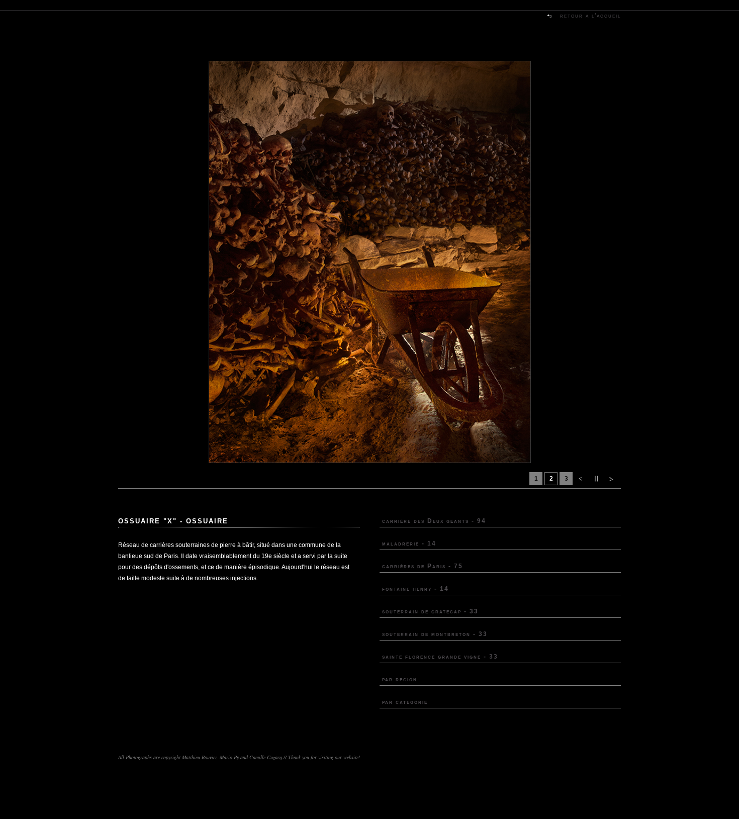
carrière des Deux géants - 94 (434, 520)
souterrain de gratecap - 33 (430, 611)
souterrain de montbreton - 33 (435, 634)
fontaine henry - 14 (415, 588)
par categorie (405, 701)
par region (399, 679)
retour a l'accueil (590, 15)
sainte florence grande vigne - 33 (440, 656)
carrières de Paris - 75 (422, 566)
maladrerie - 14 (409, 543)
